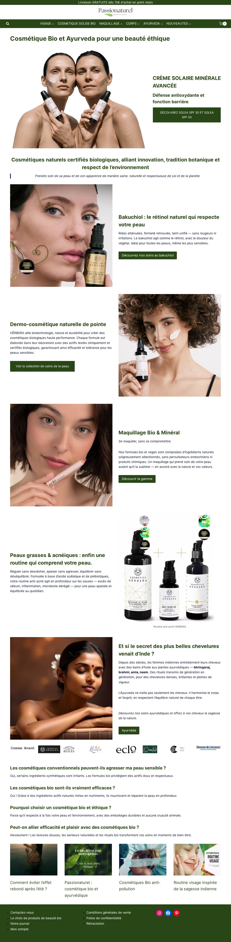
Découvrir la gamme (137, 479)
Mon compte (19, 929)
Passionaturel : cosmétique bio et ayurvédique (81, 889)
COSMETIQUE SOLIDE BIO (77, 23)
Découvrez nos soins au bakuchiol (148, 255)
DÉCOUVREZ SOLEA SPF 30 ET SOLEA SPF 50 (187, 115)
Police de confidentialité (103, 918)
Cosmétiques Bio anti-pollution (139, 885)
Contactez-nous (22, 912)
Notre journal (19, 923)
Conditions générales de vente (108, 912)
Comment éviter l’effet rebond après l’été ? (30, 885)
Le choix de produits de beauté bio (35, 918)
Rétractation (95, 923)
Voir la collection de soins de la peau (42, 366)
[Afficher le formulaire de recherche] (7, 23)
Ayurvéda (129, 730)
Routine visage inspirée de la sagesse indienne (195, 885)
